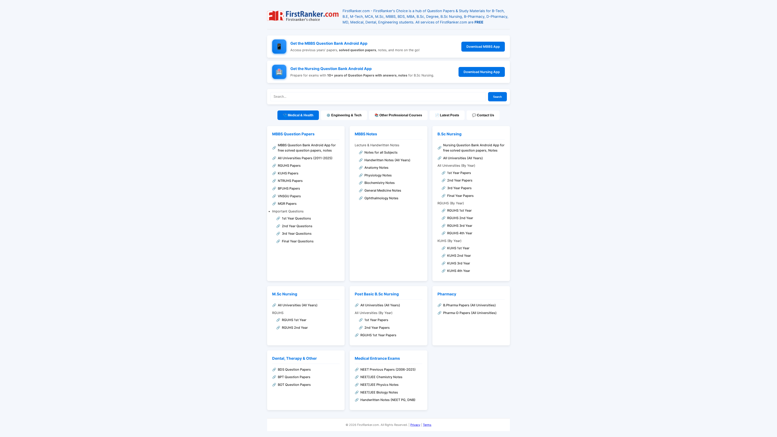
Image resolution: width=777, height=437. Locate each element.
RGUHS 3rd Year (459, 226)
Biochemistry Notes (379, 183)
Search (497, 96)
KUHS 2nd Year (459, 256)
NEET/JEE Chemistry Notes (381, 377)
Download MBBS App (483, 47)
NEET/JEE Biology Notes (379, 392)
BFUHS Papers (289, 188)
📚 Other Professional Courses (398, 115)
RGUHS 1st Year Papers (378, 335)
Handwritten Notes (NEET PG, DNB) (387, 400)
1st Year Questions (296, 218)
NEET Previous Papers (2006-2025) (388, 369)
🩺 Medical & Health (298, 115)
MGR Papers (287, 204)
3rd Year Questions (297, 233)
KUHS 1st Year (458, 248)
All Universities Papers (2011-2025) (305, 158)
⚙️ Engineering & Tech (344, 115)
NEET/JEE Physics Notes (379, 385)
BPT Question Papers (294, 377)
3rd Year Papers (459, 188)
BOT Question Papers (294, 385)
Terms (427, 424)
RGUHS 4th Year (459, 233)
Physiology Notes (378, 175)
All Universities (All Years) (463, 158)
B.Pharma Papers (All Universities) (469, 305)
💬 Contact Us (483, 115)
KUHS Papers (288, 173)
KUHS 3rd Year (458, 263)
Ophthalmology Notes (381, 198)
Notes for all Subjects (381, 152)
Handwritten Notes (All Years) (387, 160)
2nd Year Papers (459, 180)
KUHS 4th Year (458, 271)
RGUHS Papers (289, 165)
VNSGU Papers (289, 196)
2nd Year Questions (297, 226)
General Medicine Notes (382, 190)
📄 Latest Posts (447, 115)
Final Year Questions (298, 241)
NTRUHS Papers (290, 181)
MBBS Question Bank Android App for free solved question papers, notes (307, 147)
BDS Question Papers (294, 369)
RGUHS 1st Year (459, 210)
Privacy (415, 424)
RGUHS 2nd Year (460, 218)
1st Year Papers (459, 173)
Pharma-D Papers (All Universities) (470, 313)
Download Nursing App (482, 72)
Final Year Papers (460, 196)
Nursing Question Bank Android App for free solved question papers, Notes (473, 147)
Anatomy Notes (376, 167)
